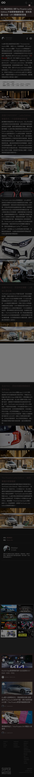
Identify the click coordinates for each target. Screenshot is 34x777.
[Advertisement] (17, 17)
